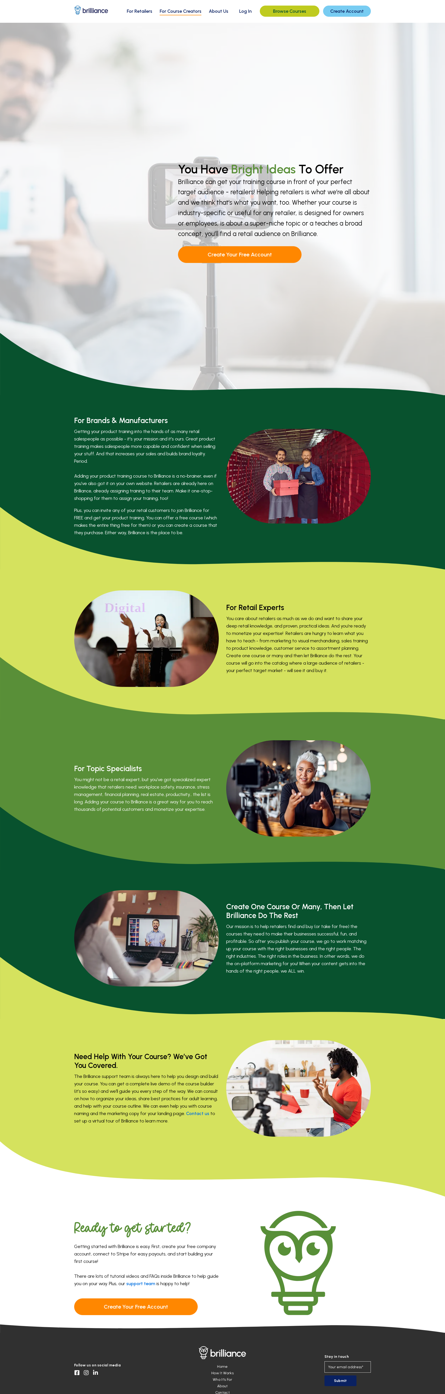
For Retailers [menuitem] (139, 11)
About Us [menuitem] (218, 11)
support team (140, 1283)
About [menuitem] (222, 1386)
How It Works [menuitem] (222, 1373)
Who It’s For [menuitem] (222, 1379)
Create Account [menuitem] (347, 11)
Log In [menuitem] (245, 11)
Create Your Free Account (240, 254)
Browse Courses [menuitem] (289, 11)
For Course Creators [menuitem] (180, 11)
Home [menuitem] (222, 1366)
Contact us (197, 1113)
